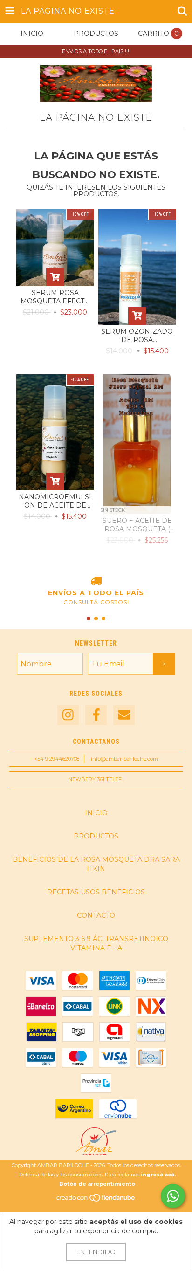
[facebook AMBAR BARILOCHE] (96, 715)
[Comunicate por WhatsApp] (173, 1196)
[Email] (124, 715)
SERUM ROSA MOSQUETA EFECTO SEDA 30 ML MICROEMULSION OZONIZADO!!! (55, 297)
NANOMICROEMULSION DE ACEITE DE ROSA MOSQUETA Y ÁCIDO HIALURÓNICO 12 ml (55, 501)
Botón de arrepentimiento (97, 1184)
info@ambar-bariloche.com (124, 759)
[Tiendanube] (96, 1200)
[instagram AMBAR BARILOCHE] (68, 715)
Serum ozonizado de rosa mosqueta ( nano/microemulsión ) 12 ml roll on (137, 335)
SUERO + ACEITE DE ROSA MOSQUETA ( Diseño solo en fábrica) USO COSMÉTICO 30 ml (137, 524)
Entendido (96, 1252)
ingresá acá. (158, 1174)
